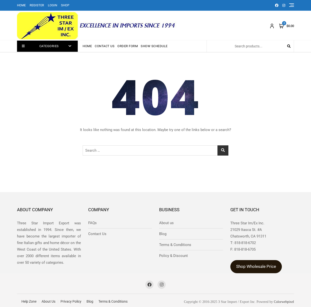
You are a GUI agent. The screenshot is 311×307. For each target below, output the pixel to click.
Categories (49, 46)
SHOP (65, 5)
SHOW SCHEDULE (154, 46)
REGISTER (37, 5)
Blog (162, 234)
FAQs (92, 223)
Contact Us (97, 234)
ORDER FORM (127, 46)
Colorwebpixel (284, 302)
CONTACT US (104, 46)
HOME (21, 5)
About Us (48, 301)
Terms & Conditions (175, 245)
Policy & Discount (173, 256)
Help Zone (28, 301)
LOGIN (52, 5)
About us (166, 223)
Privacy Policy (70, 301)
